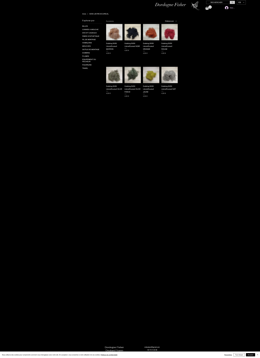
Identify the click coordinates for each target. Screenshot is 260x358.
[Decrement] (107, 57)
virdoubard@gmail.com (152, 347)
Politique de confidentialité (109, 355)
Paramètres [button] (228, 355)
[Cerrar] (257, 354)
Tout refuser (239, 355)
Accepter (250, 355)
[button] (208, 7)
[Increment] (121, 57)
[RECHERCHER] (232, 2)
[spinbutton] (114, 57)
